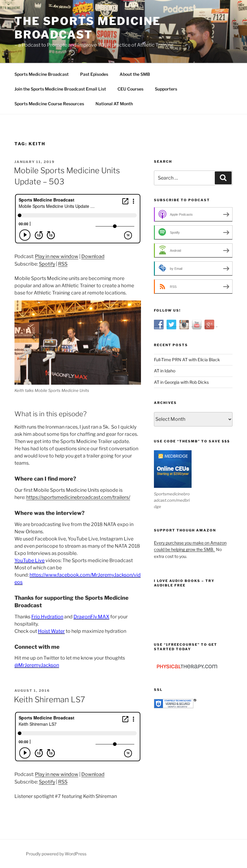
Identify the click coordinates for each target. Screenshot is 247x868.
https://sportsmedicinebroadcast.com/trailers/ (78, 497)
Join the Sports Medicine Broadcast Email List (60, 88)
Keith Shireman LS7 (49, 699)
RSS (62, 264)
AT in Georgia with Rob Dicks (181, 382)
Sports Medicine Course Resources (49, 103)
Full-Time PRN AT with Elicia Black (187, 359)
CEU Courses (130, 88)
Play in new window (56, 256)
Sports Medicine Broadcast (41, 74)
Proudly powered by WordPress (56, 853)
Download (93, 256)
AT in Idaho (164, 370)
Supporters (166, 88)
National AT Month (114, 103)
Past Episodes (94, 74)
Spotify (47, 264)
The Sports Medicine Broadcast (87, 27)
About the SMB (135, 74)
